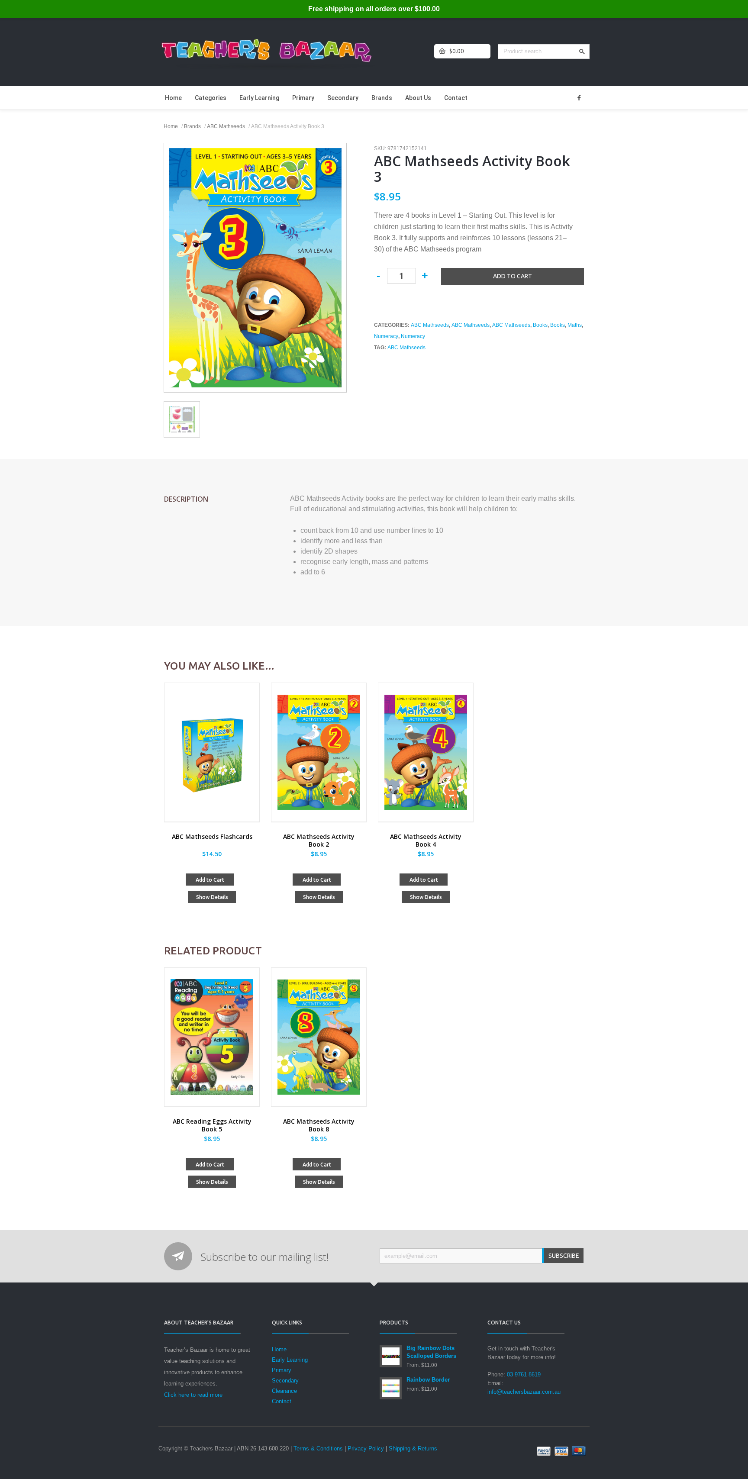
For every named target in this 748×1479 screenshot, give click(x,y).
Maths (574, 325)
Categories (210, 97)
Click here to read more (193, 1395)
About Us (418, 97)
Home (173, 97)
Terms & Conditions (318, 1448)
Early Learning (259, 97)
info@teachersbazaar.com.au (524, 1392)
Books (540, 325)
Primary (303, 97)
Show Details (212, 897)
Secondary (342, 97)
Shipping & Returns (413, 1448)
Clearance (284, 1391)
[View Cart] (442, 51)
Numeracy (386, 336)
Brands (381, 97)
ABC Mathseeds (226, 126)
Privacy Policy (366, 1448)
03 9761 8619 (524, 1374)
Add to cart (512, 276)
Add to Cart (210, 880)
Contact (456, 97)
